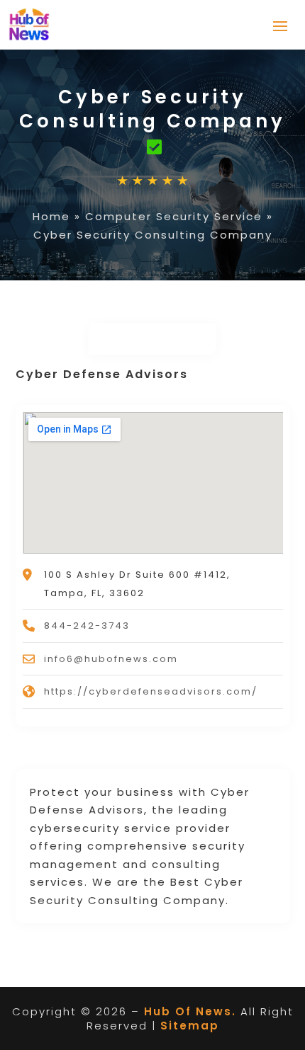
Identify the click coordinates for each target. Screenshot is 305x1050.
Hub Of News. (190, 1011)
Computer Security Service (173, 216)
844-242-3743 (87, 625)
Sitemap (189, 1025)
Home (51, 216)
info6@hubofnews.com (111, 659)
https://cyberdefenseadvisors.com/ (150, 691)
